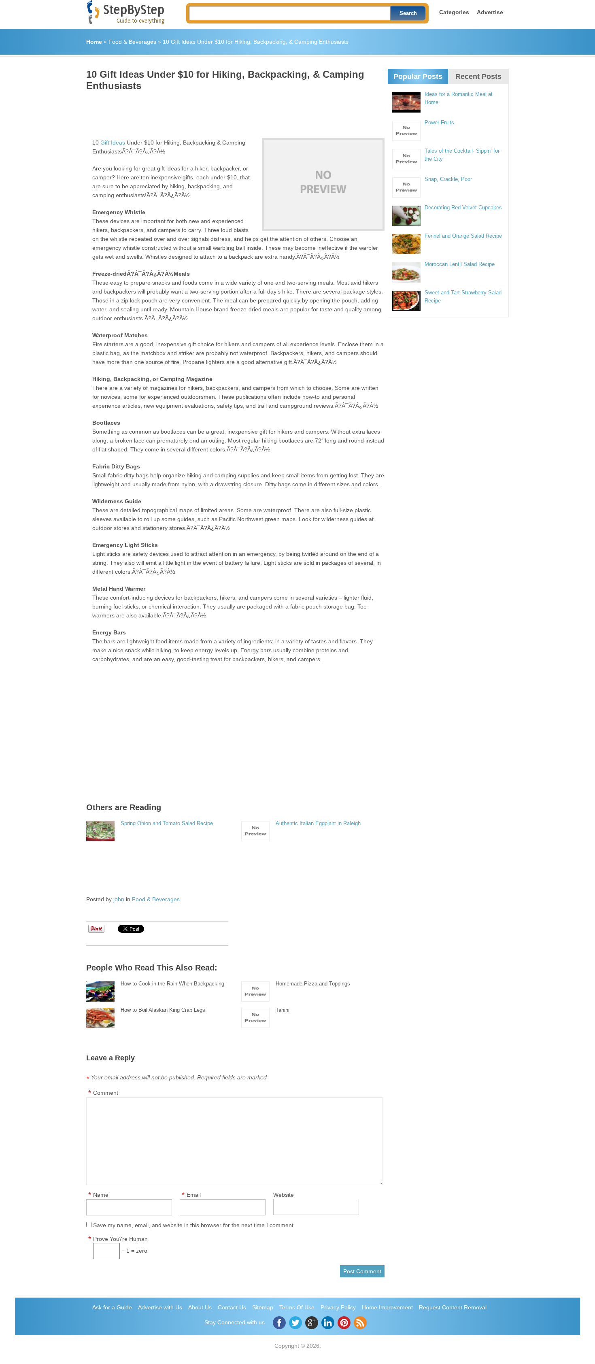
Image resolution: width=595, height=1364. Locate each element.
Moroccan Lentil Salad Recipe (460, 264)
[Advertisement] (233, 112)
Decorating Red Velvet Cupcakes (463, 207)
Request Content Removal (453, 1307)
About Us (200, 1307)
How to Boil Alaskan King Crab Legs (163, 1010)
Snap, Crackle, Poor (448, 179)
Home (94, 41)
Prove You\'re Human (120, 1239)
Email (194, 1195)
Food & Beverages (132, 41)
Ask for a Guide (112, 1307)
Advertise (490, 12)
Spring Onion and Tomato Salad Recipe (167, 823)
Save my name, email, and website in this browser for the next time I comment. (194, 1225)
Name (100, 1195)
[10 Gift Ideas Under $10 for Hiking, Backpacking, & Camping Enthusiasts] (323, 184)
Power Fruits (439, 122)
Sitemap (262, 1307)
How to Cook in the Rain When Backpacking (172, 984)
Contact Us (232, 1307)
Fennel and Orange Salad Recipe (463, 236)
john (118, 899)
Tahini (282, 1010)
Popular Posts (417, 76)
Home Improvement (387, 1307)
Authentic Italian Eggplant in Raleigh (318, 823)
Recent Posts (478, 76)
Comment (105, 1093)
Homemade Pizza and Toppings (313, 984)
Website (283, 1195)
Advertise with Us (160, 1307)
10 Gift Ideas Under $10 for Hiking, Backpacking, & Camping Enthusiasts (255, 41)
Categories (454, 12)
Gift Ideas (112, 142)
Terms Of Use (296, 1307)
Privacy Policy (338, 1307)
